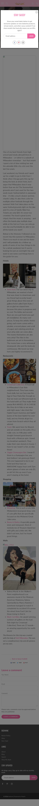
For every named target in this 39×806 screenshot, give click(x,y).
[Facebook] (14, 42)
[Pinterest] (19, 42)
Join (31, 36)
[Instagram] (23, 42)
